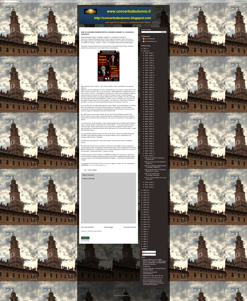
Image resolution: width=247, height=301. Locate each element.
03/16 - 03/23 (149, 138)
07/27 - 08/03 (149, 104)
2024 (144, 190)
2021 (144, 197)
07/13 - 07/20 (149, 109)
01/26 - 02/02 (149, 155)
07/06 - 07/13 (149, 111)
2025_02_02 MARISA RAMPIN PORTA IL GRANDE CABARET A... (155, 166)
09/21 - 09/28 (149, 87)
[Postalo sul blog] (90, 170)
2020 (144, 200)
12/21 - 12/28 (149, 55)
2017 (144, 207)
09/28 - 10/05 (149, 85)
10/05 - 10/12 (149, 82)
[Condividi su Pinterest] (96, 170)
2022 (144, 195)
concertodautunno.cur (151, 41)
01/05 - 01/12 (149, 187)
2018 (144, 205)
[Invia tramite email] (88, 170)
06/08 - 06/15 (149, 119)
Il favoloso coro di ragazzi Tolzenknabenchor (150, 272)
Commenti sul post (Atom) (94, 231)
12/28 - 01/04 (149, 53)
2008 (144, 229)
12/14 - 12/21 (149, 58)
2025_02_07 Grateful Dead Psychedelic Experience (151, 174)
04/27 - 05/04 (149, 129)
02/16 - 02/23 (149, 148)
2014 (144, 214)
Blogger (131, 295)
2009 (144, 227)
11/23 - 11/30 (149, 65)
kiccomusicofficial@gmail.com (97, 165)
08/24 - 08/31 (149, 97)
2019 (144, 202)
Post (145, 252)
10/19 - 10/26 (149, 77)
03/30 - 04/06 (149, 136)
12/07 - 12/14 (149, 60)
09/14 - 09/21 (149, 89)
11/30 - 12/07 (149, 63)
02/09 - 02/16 (149, 151)
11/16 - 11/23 (149, 67)
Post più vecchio (129, 227)
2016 (144, 210)
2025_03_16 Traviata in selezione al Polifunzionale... (154, 158)
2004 (144, 239)
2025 (144, 51)
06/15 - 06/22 (149, 116)
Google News (146, 266)
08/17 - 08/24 (149, 99)
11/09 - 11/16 (149, 70)
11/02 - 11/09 (149, 72)
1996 (144, 246)
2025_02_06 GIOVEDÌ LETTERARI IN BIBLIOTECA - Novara (155, 170)
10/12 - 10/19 (149, 80)
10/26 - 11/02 (149, 75)
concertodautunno (150, 38)
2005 (144, 236)
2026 (144, 48)
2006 (144, 234)
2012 (144, 219)
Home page (108, 227)
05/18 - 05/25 (149, 121)
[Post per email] (85, 170)
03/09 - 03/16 (149, 141)
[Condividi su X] (92, 170)
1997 (144, 244)
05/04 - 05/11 (149, 126)
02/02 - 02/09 (149, 153)
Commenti (147, 254)
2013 (144, 217)
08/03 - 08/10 (149, 102)
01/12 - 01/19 (149, 184)
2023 (144, 192)
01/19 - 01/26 (149, 182)
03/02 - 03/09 (149, 143)
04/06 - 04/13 (149, 133)
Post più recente (87, 227)
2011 (144, 222)
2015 (144, 212)
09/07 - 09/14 (149, 92)
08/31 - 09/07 (149, 94)
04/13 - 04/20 (149, 131)
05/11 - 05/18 (149, 124)
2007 (144, 232)
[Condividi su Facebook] (94, 170)
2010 (144, 224)
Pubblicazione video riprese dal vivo (153, 275)
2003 (144, 241)
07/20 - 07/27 (149, 107)
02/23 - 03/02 (149, 146)
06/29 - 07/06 (149, 114)
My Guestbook (85, 240)
